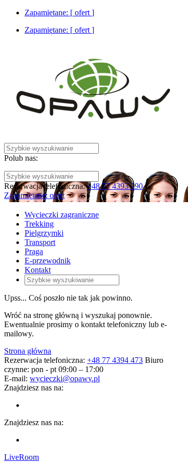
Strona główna (27, 351)
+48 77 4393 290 (115, 186)
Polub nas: (21, 158)
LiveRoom (21, 457)
